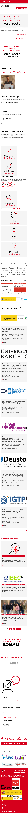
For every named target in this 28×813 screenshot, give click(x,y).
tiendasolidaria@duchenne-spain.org (11, 707)
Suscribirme (14, 140)
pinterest (25, 770)
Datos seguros (4, 776)
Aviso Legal (3, 775)
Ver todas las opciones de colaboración (13, 259)
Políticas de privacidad (13, 776)
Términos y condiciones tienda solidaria (15, 775)
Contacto (21, 776)
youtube (21, 770)
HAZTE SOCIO (24, 6)
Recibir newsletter (19, 772)
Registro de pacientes (22, 8)
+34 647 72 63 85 (5, 1)
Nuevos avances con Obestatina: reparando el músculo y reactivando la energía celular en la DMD (12, 618)
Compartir (24, 30)
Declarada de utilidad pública (7, 771)
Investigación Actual (10, 30)
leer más (5, 342)
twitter (15, 770)
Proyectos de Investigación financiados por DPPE (14, 556)
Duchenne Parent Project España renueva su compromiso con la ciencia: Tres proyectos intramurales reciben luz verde (13, 560)
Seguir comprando (21, 34)
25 (14, 628)
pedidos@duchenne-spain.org (9, 702)
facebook (17, 770)
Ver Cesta (20, 38)
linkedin (23, 770)
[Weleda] (14, 663)
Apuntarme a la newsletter (14, 743)
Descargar (14, 105)
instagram (19, 770)
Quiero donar (16, 6)
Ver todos (26, 90)
